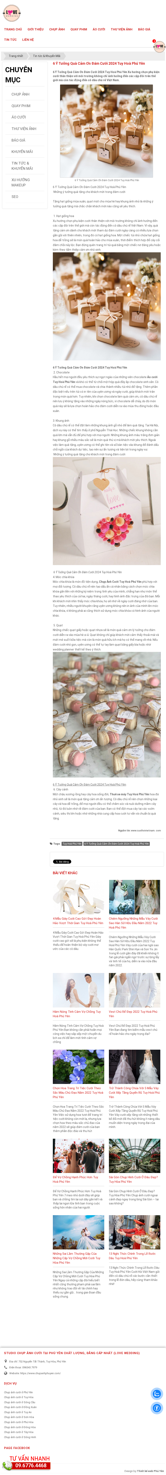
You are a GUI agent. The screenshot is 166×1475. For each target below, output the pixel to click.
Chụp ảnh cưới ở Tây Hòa (18, 1432)
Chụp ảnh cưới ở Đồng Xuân (20, 1407)
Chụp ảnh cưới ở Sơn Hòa (19, 1417)
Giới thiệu (36, 29)
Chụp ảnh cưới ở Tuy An (18, 1412)
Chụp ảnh (57, 29)
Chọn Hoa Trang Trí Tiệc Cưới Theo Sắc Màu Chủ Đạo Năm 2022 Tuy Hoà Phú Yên (78, 1092)
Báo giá (144, 29)
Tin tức (10, 40)
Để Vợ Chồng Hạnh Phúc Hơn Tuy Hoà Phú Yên (75, 1179)
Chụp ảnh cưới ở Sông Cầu (19, 1402)
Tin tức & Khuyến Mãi (22, 166)
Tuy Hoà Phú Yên (72, 843)
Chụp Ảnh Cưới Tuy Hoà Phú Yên (120, 581)
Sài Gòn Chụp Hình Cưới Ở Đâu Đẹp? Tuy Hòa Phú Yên (133, 1179)
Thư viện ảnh (121, 29)
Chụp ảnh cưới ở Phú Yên (18, 1392)
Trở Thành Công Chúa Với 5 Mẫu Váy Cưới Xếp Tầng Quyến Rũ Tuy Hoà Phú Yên (134, 1092)
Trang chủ (13, 29)
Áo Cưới (99, 29)
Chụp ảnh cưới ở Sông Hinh (20, 1437)
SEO (15, 197)
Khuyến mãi (22, 151)
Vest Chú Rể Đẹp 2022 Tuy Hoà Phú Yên (133, 1014)
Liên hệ (28, 40)
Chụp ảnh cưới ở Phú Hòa (18, 1422)
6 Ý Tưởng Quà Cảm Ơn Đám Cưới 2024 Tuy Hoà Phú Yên (116, 843)
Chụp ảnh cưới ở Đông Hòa (20, 1427)
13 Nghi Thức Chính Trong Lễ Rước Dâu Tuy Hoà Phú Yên (132, 1256)
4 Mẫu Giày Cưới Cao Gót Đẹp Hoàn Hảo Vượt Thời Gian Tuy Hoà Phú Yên (78, 921)
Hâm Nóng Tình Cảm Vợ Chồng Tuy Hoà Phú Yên (77, 1014)
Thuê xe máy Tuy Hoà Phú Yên (129, 794)
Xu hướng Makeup (21, 182)
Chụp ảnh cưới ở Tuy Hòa (18, 1397)
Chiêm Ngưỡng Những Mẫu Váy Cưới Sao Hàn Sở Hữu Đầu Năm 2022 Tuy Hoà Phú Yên (133, 923)
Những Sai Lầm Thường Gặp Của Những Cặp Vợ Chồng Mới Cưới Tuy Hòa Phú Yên (76, 1258)
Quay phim (78, 29)
